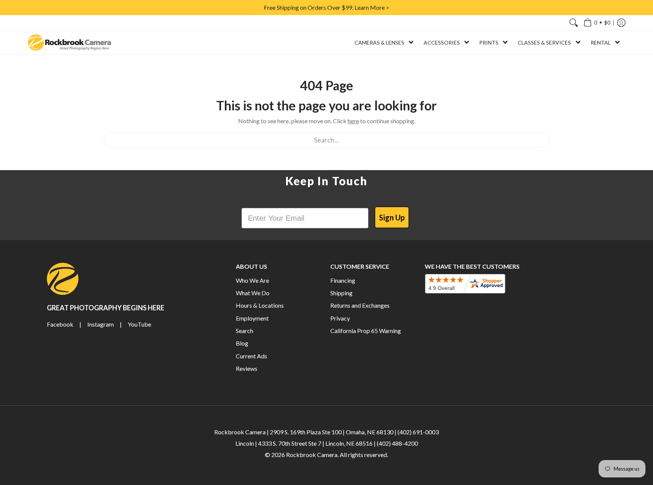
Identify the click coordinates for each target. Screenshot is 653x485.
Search (244, 330)
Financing (342, 280)
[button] (597, 22)
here (353, 120)
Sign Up (392, 217)
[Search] (573, 22)
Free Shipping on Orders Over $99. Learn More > (326, 7)
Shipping (341, 292)
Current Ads (251, 355)
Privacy (340, 318)
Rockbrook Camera (311, 454)
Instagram (100, 324)
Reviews (246, 368)
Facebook (60, 324)
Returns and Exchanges (360, 305)
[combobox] (326, 139)
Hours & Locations (260, 305)
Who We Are (252, 280)
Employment (252, 318)
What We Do (252, 292)
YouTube (139, 324)
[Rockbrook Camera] (69, 42)
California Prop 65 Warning (365, 330)
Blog (242, 343)
